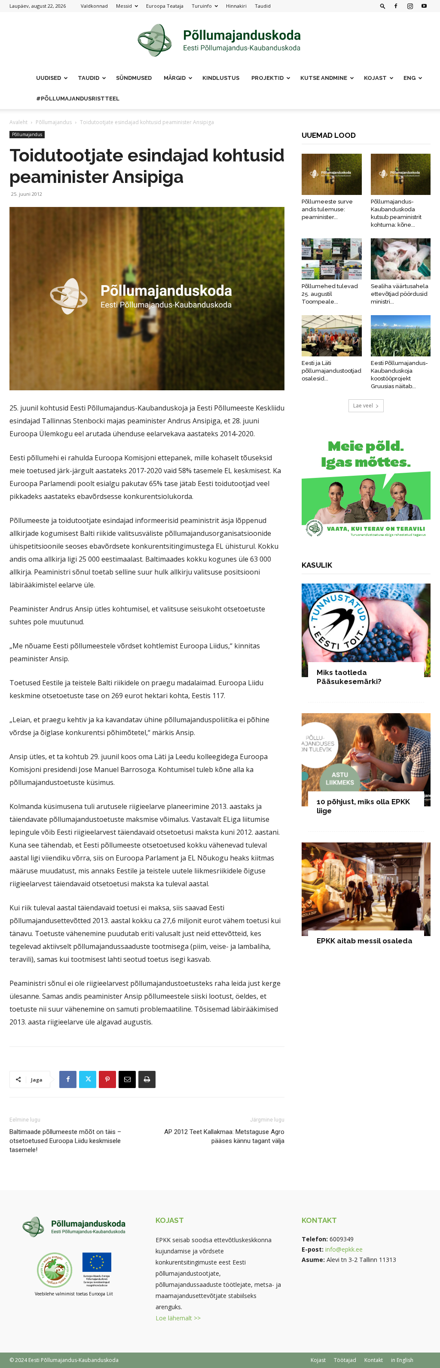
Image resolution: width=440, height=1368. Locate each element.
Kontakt (373, 1360)
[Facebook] (395, 6)
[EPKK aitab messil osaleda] (366, 889)
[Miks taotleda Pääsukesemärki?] (366, 630)
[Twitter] (87, 1079)
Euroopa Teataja (164, 6)
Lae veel (363, 405)
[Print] (147, 1079)
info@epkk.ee (344, 1249)
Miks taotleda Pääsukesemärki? (349, 677)
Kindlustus (220, 78)
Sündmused (134, 78)
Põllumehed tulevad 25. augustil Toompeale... (330, 294)
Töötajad (345, 1360)
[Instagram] (409, 6)
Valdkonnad (94, 6)
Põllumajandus (54, 122)
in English (402, 1360)
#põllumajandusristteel (77, 98)
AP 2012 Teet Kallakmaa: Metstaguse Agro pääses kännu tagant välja (224, 1136)
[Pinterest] (107, 1079)
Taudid (263, 6)
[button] (382, 6)
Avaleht (18, 122)
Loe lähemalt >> (178, 1318)
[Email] (127, 1079)
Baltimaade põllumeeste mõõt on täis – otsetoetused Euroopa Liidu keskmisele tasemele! (65, 1141)
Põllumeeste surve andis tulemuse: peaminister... (327, 209)
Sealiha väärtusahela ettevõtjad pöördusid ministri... (399, 294)
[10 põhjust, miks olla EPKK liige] (366, 760)
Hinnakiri (236, 6)
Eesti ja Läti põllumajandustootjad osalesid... (331, 371)
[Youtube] (424, 6)
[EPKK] (220, 40)
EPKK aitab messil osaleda (364, 940)
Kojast (318, 1360)
